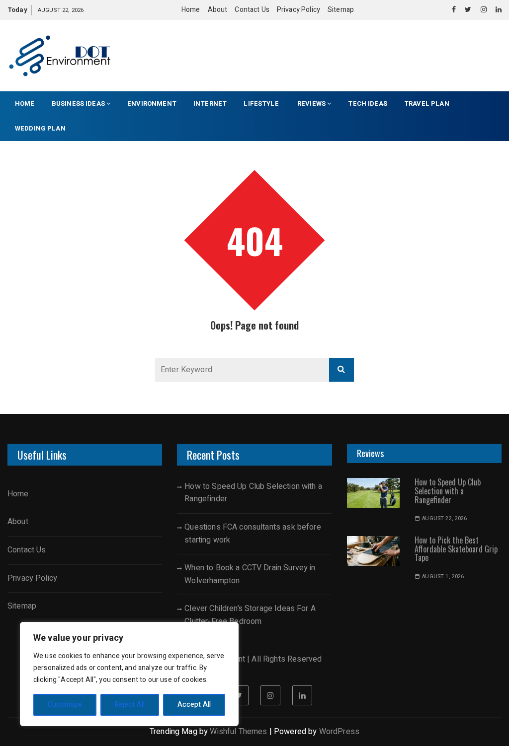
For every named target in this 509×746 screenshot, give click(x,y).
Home (190, 9)
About (218, 9)
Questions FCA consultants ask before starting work (252, 533)
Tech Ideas (367, 103)
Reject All (130, 704)
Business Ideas (78, 103)
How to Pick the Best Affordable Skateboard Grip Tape (456, 548)
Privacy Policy (298, 9)
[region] (129, 674)
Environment (151, 103)
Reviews (311, 103)
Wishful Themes (238, 732)
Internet (210, 103)
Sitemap (341, 9)
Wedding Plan (40, 128)
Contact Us (252, 9)
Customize (65, 704)
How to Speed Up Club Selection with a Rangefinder (253, 492)
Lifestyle (262, 103)
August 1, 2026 (443, 576)
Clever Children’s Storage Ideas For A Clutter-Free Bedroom (250, 615)
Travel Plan (426, 103)
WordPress (339, 732)
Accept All (194, 704)
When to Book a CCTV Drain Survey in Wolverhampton (249, 574)
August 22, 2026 (444, 518)
